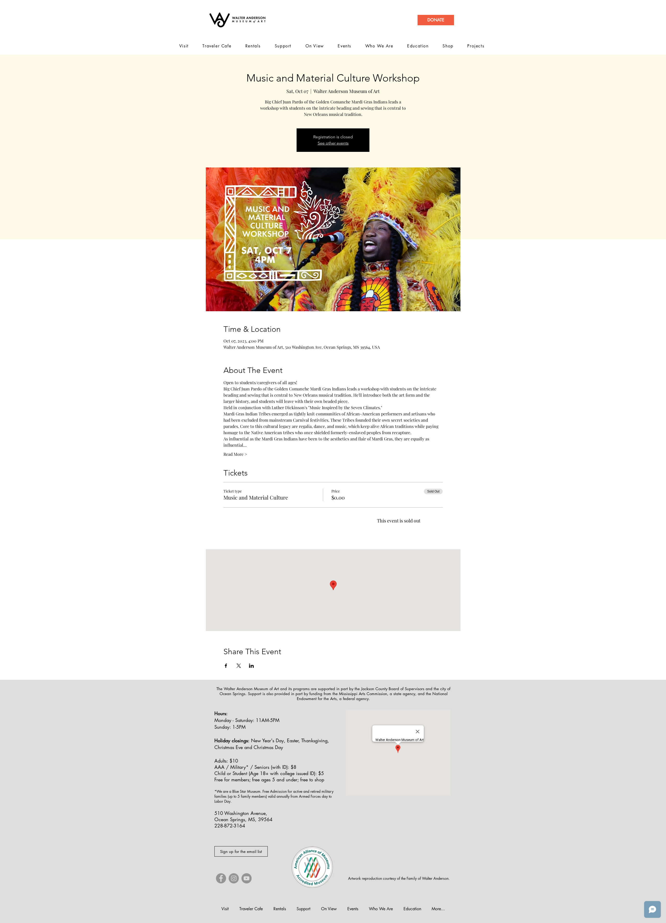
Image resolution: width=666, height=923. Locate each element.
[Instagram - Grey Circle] (234, 878)
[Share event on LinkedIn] (251, 666)
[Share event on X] (238, 666)
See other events (333, 143)
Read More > (235, 454)
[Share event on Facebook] (225, 666)
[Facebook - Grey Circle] (221, 878)
